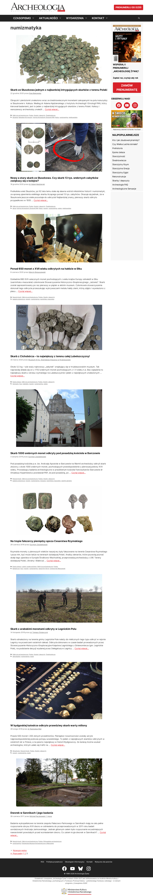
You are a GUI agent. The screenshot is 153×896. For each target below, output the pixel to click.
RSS (42, 477)
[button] (139, 18)
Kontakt (90, 477)
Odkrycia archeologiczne (20, 111)
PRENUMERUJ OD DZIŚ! (128, 7)
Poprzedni (16, 469)
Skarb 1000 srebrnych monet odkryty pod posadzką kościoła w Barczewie (33, 247)
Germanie (66, 194)
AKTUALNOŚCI (48, 18)
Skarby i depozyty (39, 111)
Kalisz (12, 115)
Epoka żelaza (67, 192)
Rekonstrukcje (119, 176)
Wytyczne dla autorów (103, 477)
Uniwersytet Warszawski (68, 287)
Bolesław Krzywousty (25, 113)
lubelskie (76, 194)
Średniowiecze (50, 111)
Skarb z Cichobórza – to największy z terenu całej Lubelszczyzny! (83, 154)
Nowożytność (17, 200)
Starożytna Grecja (120, 168)
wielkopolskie (28, 115)
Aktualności (66, 377)
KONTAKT (98, 18)
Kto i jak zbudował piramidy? (125, 140)
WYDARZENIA (75, 18)
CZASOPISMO (22, 18)
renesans (43, 291)
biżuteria (15, 113)
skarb (32, 377)
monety (96, 113)
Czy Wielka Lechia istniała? (125, 144)
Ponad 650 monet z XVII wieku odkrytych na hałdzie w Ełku (28, 155)
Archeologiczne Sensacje (124, 189)
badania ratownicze (19, 202)
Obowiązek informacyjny (74, 477)
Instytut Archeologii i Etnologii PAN (43, 113)
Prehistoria (117, 148)
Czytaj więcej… (27, 105)
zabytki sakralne (23, 293)
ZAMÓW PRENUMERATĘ (126, 87)
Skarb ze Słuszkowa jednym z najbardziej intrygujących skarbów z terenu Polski (32, 70)
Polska (31, 111)
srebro (72, 115)
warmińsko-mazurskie (47, 202)
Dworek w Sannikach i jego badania (31, 417)
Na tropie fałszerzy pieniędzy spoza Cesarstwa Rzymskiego (82, 242)
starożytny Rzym (94, 285)
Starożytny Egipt (120, 172)
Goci (71, 194)
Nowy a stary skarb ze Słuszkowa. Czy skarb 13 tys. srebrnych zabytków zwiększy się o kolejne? (84, 70)
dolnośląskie (16, 377)
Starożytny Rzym (120, 164)
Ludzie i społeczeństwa (79, 281)
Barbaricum (66, 285)
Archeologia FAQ (120, 184)
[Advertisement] (127, 226)
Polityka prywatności (54, 477)
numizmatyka (19, 115)
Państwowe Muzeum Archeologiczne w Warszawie (38, 462)
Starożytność (118, 156)
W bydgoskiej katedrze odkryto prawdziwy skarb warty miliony (80, 338)
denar (64, 113)
